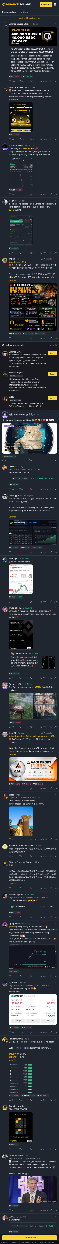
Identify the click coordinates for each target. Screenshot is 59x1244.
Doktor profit (15, 684)
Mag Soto (13, 200)
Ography (13, 923)
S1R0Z (12, 259)
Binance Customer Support (21, 862)
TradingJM (13, 558)
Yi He (11, 397)
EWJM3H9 (13, 1216)
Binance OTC (15, 351)
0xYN (11, 466)
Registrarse (46, 4)
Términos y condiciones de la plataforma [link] (26, 1242)
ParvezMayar (15, 1038)
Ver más (53, 345)
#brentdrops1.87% (17, 262)
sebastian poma (16, 894)
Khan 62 (12, 733)
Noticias (24, 12)
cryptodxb (13, 982)
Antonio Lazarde (16, 1106)
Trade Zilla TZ (15, 608)
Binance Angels (16, 372)
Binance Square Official (19, 24)
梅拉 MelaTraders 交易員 (21, 414)
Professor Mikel (16, 145)
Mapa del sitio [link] (6, 1242)
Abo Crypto (14, 495)
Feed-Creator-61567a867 (21, 845)
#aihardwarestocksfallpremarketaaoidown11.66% (31, 736)
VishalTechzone (16, 1155)
